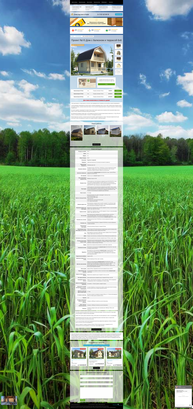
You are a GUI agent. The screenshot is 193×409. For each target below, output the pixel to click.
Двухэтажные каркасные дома (104, 345)
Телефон (81, 378)
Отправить (82, 400)
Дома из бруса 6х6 (96, 345)
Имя (80, 374)
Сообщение (82, 386)
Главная (72, 36)
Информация (104, 2)
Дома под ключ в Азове (81, 14)
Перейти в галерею (96, 144)
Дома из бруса (74, 2)
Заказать (118, 90)
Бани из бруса (89, 2)
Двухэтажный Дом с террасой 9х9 (95, 359)
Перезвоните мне (119, 14)
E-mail (81, 382)
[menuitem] (74, 2)
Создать (106, 84)
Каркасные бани (97, 2)
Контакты (111, 2)
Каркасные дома (82, 2)
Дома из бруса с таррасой (88, 345)
